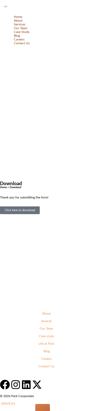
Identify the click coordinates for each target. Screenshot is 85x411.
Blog (17, 35)
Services (19, 24)
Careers (19, 39)
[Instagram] (16, 385)
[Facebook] (5, 385)
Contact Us (22, 43)
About (18, 20)
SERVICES (8, 403)
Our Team (20, 28)
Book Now (7, 373)
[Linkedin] (26, 385)
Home (18, 16)
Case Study (21, 32)
